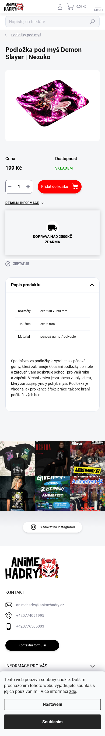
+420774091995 (30, 615)
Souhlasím (52, 721)
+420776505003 (30, 626)
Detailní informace (22, 203)
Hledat (92, 21)
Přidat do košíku (54, 186)
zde (72, 691)
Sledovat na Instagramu (57, 527)
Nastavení (52, 704)
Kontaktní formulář (32, 645)
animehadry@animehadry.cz (40, 605)
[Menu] (98, 6)
